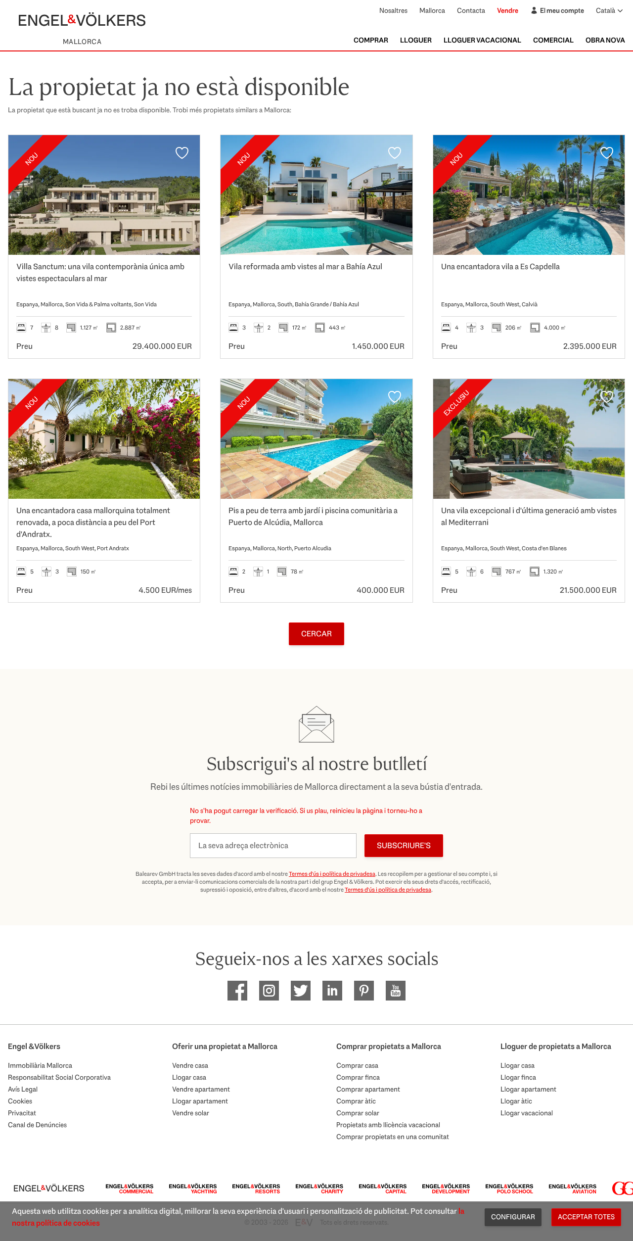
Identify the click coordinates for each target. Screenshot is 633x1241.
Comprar (371, 40)
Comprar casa (357, 1065)
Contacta (471, 10)
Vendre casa (190, 1065)
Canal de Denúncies (37, 1124)
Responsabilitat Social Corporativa (59, 1077)
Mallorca (432, 10)
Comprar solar (357, 1112)
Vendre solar (190, 1112)
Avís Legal (23, 1089)
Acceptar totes (586, 1216)
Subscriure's (404, 845)
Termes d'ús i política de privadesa (332, 874)
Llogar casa (189, 1077)
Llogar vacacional (526, 1112)
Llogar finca (518, 1077)
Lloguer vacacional (482, 40)
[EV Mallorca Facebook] (237, 991)
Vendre (507, 10)
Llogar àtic (516, 1101)
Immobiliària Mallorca (40, 1065)
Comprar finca (358, 1077)
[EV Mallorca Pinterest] (364, 991)
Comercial (553, 40)
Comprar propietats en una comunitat (392, 1136)
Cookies (20, 1101)
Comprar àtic (356, 1101)
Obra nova (605, 40)
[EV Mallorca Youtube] (396, 991)
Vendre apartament (201, 1089)
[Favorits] (182, 153)
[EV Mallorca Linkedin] (332, 991)
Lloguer (416, 40)
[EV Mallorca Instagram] (269, 991)
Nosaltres (393, 10)
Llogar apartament (200, 1101)
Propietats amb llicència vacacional (388, 1124)
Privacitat (22, 1112)
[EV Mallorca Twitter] (301, 991)
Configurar (513, 1216)
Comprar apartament (368, 1089)
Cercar (316, 633)
